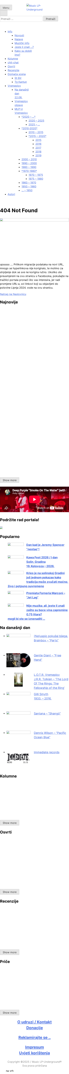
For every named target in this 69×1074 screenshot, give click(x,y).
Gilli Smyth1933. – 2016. (43, 696)
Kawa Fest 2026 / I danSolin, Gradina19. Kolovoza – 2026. (42, 562)
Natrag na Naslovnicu (13, 294)
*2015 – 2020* (37, 136)
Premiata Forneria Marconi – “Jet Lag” (45, 595)
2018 (38, 151)
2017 (38, 147)
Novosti (19, 35)
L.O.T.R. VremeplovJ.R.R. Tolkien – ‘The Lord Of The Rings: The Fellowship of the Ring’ (51, 681)
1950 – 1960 (29, 186)
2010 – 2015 (36, 132)
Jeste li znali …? (24, 47)
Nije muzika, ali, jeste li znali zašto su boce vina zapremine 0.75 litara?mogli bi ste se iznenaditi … (38, 612)
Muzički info (22, 43)
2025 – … (34, 124)
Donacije (34, 1027)
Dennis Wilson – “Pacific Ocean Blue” (50, 735)
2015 (38, 140)
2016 (38, 143)
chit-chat (13, 62)
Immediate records (46, 752)
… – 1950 (27, 190)
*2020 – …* (28, 116)
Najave (19, 39)
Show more (10, 480)
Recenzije (13, 70)
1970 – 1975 (36, 174)
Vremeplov (14, 85)
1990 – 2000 (29, 163)
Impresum (34, 1047)
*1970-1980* (29, 171)
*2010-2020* (29, 128)
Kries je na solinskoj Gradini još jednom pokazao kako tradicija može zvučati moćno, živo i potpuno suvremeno (38, 579)
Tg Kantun (21, 81)
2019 (38, 155)
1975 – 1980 (36, 178)
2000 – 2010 (29, 159)
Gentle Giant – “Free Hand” (47, 657)
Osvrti (11, 66)
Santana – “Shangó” (47, 713)
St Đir (18, 78)
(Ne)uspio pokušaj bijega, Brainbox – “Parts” (51, 638)
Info (10, 31)
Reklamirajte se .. (34, 1037)
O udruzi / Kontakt (34, 1022)
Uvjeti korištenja (34, 1053)
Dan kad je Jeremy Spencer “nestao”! (45, 547)
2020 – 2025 (36, 120)
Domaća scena (17, 74)
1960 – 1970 (29, 182)
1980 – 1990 (29, 167)
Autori (11, 194)
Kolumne (13, 58)
